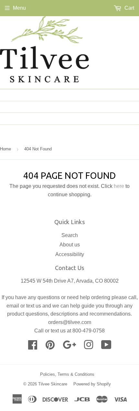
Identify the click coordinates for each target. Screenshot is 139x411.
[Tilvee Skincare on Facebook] (32, 347)
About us (121, 107)
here (119, 186)
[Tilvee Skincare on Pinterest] (50, 347)
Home (126, 95)
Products (120, 118)
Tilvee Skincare (52, 384)
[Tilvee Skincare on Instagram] (88, 347)
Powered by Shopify (92, 384)
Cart (128, 8)
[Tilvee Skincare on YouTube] (106, 347)
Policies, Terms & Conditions (67, 374)
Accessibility (69, 254)
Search (69, 235)
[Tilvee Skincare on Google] (69, 347)
